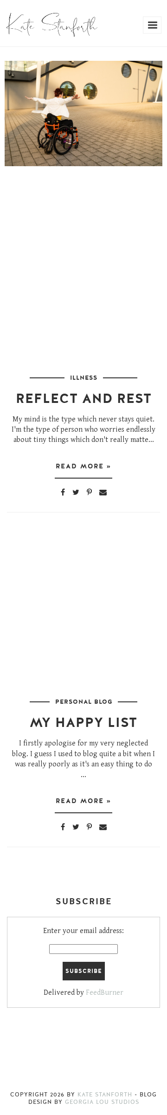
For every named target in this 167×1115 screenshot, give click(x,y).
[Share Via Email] (103, 492)
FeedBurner (104, 992)
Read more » (83, 466)
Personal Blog (83, 702)
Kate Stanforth (104, 1094)
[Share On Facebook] (63, 492)
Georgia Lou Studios (102, 1102)
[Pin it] (89, 492)
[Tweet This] (75, 492)
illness (83, 378)
